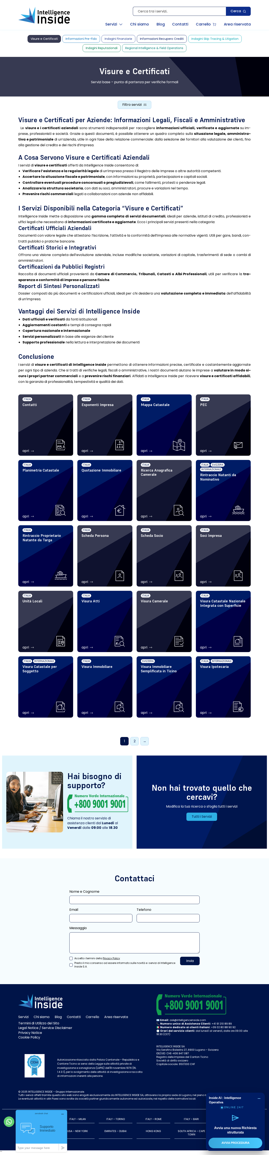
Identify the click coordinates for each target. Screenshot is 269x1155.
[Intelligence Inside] (44, 15)
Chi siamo (42, 1016)
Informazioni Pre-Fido (81, 39)
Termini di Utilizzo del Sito (38, 1023)
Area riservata (116, 1016)
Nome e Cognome (84, 891)
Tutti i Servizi (202, 816)
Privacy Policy (111, 958)
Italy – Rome (153, 1119)
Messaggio (78, 928)
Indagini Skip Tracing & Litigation (215, 39)
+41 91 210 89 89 (222, 1023)
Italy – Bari (191, 1119)
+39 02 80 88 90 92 (223, 1027)
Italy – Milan (77, 1119)
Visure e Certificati (44, 39)
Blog (58, 1016)
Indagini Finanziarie (118, 39)
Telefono (144, 909)
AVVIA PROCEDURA (235, 1142)
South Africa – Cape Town (191, 1132)
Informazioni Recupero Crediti (162, 39)
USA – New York (77, 1131)
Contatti (74, 1016)
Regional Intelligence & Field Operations (154, 48)
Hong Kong (153, 1131)
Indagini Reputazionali (101, 48)
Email (73, 909)
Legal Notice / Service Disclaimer (45, 1027)
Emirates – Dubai (115, 1131)
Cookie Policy (29, 1037)
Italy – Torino (115, 1119)
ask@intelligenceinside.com (188, 1020)
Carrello (92, 1016)
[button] (114, 24)
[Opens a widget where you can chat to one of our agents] (41, 1131)
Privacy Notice (30, 1032)
